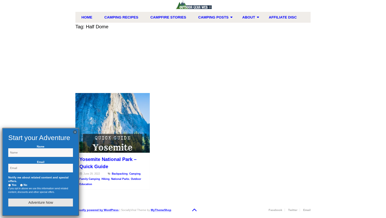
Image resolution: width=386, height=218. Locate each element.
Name (40, 146)
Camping (135, 173)
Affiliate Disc (283, 17)
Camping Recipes (121, 17)
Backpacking (120, 173)
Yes (13, 184)
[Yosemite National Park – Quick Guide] (112, 123)
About (248, 17)
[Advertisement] (193, 63)
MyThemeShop (161, 210)
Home (86, 17)
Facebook (275, 210)
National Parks (120, 178)
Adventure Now (40, 203)
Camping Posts (213, 17)
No (25, 184)
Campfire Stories (168, 17)
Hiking (106, 178)
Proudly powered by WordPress (97, 210)
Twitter (292, 210)
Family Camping (89, 178)
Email (307, 210)
